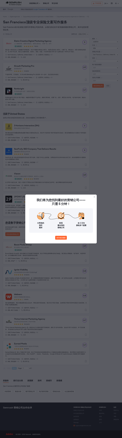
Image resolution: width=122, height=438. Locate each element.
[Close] (94, 197)
